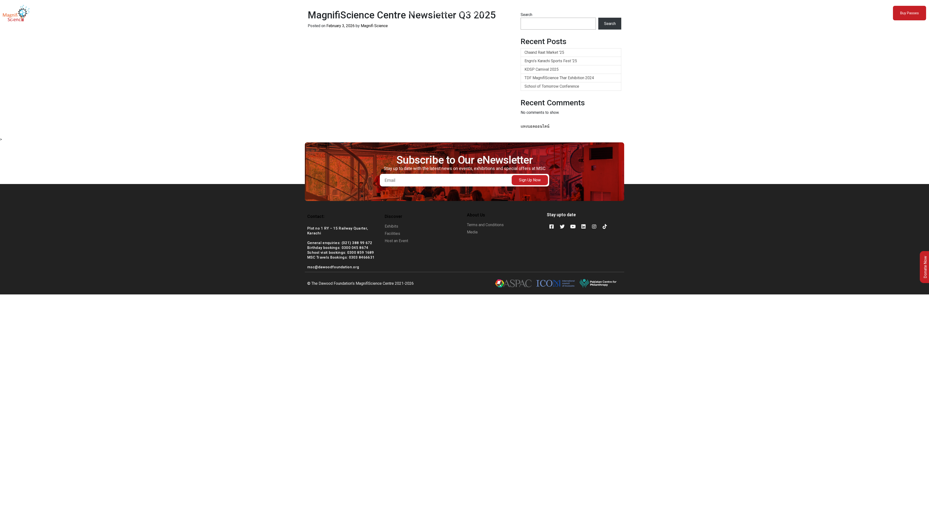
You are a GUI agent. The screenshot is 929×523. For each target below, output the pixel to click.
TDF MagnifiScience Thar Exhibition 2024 (559, 78)
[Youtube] (573, 226)
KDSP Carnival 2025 (541, 69)
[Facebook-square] (551, 226)
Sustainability (473, 13)
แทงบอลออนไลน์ (535, 126)
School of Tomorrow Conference (551, 86)
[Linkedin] (583, 226)
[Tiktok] (605, 226)
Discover (393, 216)
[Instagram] (594, 226)
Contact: (315, 216)
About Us (416, 13)
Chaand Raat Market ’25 (544, 52)
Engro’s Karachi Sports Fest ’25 (550, 61)
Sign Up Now (530, 180)
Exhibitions (442, 13)
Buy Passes (909, 13)
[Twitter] (562, 226)
